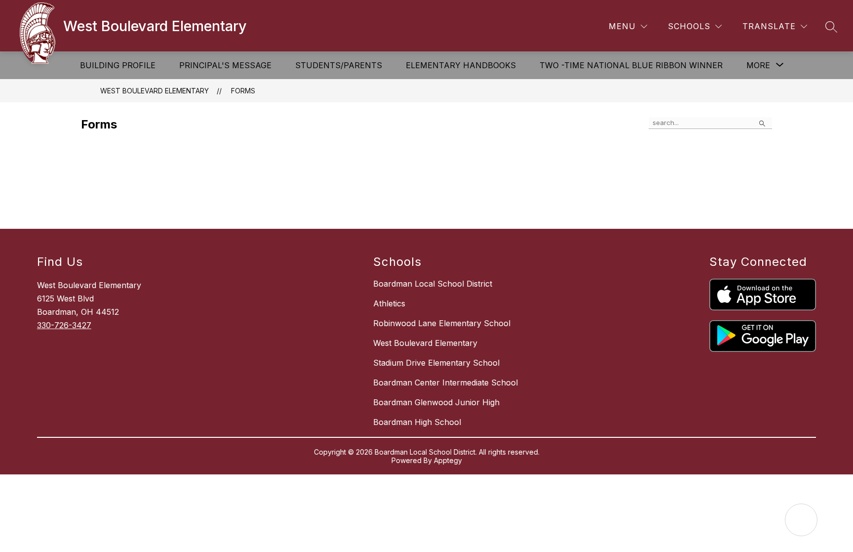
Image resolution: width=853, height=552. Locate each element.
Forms (243, 90)
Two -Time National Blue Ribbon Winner (631, 65)
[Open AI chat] (801, 520)
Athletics (389, 303)
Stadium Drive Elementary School (436, 363)
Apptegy (448, 460)
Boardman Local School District (432, 284)
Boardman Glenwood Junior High (436, 402)
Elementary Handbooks (461, 65)
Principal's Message (225, 65)
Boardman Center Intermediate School (445, 382)
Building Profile (117, 65)
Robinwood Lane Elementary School (441, 323)
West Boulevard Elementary (154, 90)
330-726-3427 (64, 325)
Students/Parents (338, 65)
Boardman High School (417, 422)
